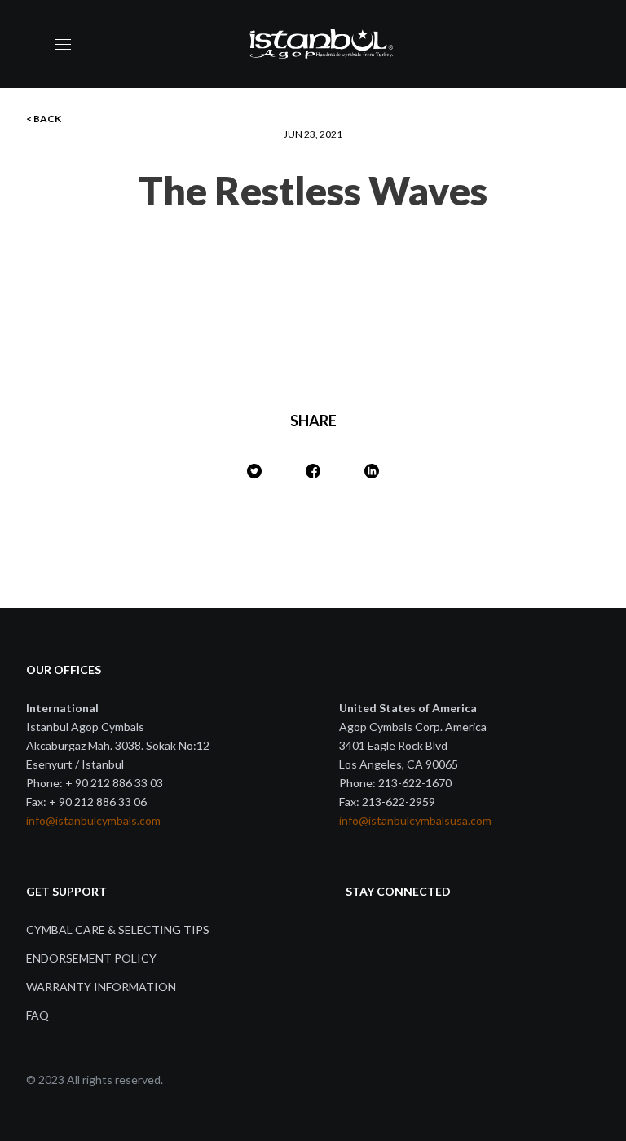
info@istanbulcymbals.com (93, 820)
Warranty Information (101, 986)
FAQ (37, 1015)
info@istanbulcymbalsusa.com (415, 820)
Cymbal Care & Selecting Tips (117, 929)
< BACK (43, 118)
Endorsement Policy (91, 958)
